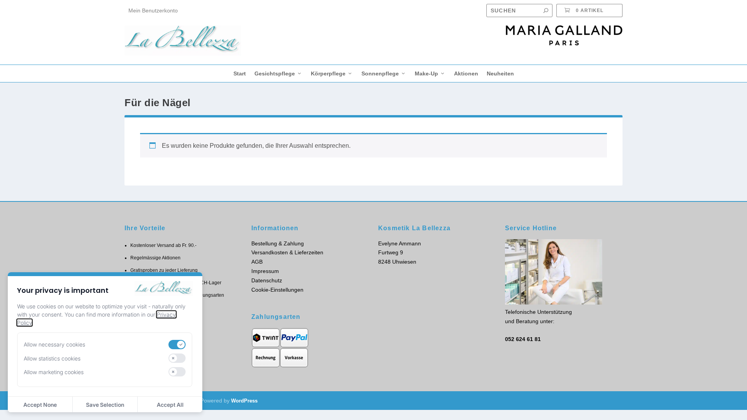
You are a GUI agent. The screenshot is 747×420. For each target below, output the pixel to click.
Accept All (170, 404)
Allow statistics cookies (52, 358)
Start (239, 73)
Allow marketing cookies (54, 372)
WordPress (244, 401)
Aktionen (466, 73)
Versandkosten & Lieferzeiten (287, 252)
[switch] (177, 344)
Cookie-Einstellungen (277, 290)
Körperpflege (328, 73)
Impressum (265, 271)
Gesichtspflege (274, 73)
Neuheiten (500, 73)
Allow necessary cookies (54, 344)
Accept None (40, 404)
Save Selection (105, 404)
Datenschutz (266, 280)
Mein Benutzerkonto (153, 10)
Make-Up (426, 73)
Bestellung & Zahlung (277, 243)
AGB (257, 262)
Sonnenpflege (380, 73)
